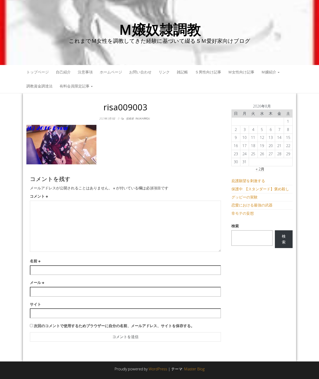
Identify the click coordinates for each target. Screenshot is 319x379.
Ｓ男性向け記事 (208, 72)
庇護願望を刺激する (248, 180)
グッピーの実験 (244, 197)
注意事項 (85, 72)
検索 (235, 225)
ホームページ (111, 72)
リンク (164, 72)
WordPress (158, 369)
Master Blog (194, 369)
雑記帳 (182, 72)
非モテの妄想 (242, 213)
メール (37, 282)
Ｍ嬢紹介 (269, 72)
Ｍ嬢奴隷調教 (159, 29)
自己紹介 (63, 72)
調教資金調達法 (39, 86)
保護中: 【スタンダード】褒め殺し (260, 188)
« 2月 (260, 169)
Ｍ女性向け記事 (241, 72)
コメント (39, 196)
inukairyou (142, 118)
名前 (35, 260)
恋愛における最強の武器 (252, 205)
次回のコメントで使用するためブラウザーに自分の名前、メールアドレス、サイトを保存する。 (114, 325)
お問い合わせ (140, 72)
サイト (35, 304)
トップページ (37, 72)
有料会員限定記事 (75, 86)
